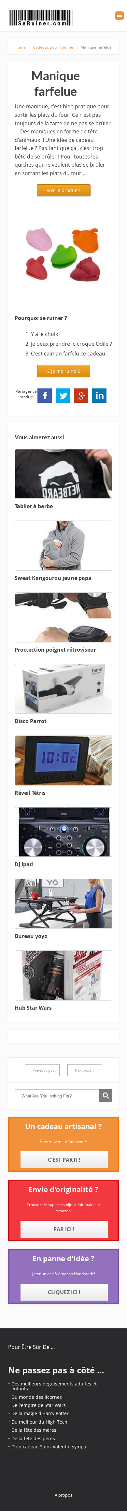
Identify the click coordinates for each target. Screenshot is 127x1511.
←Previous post (42, 1070)
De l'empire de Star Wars (38, 1405)
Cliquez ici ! (64, 1292)
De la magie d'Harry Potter (40, 1413)
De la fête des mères (33, 1430)
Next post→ (85, 1070)
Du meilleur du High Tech (39, 1422)
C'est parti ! (64, 1159)
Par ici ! (64, 1229)
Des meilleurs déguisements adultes (51, 1384)
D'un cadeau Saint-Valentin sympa (48, 1446)
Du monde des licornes (36, 1397)
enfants (19, 1388)
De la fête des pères (33, 1438)
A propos (63, 1495)
